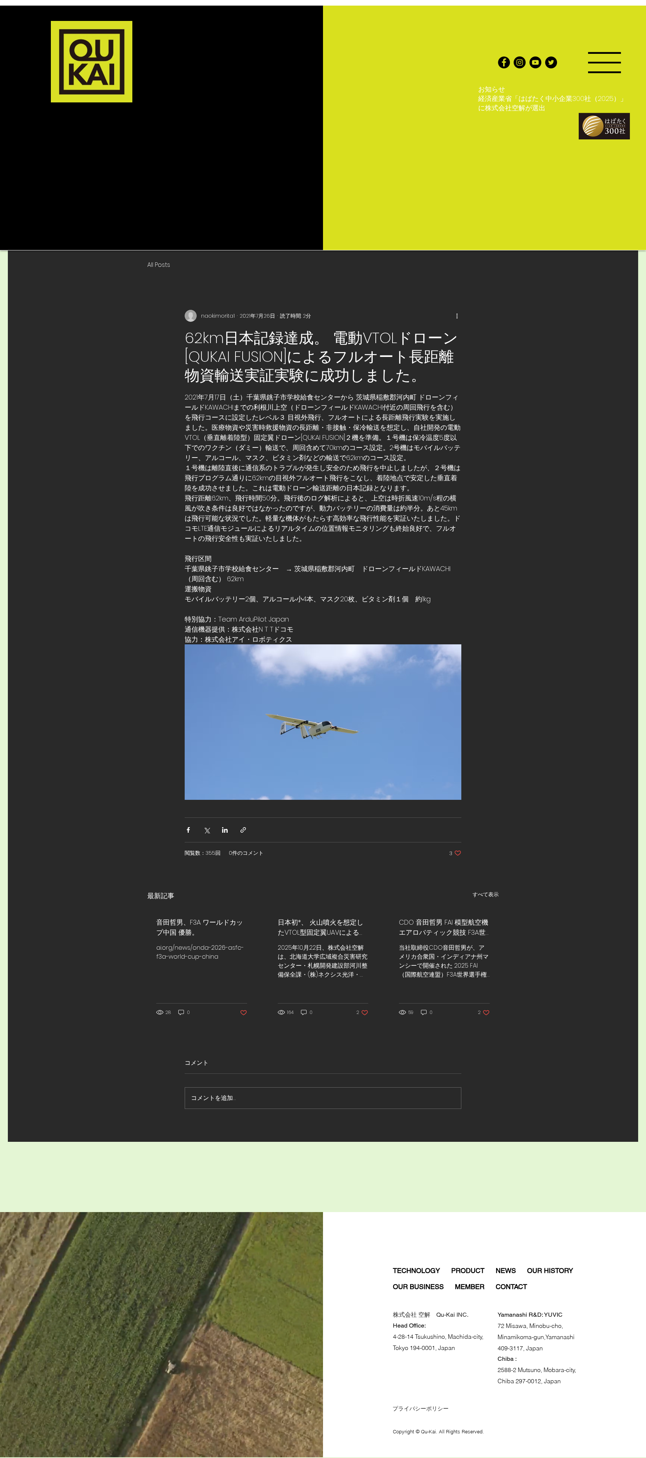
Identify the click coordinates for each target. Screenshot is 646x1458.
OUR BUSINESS (424, 1287)
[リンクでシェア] (243, 829)
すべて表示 (486, 894)
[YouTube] (535, 62)
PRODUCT (473, 1270)
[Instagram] (520, 62)
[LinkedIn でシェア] (224, 829)
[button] (604, 62)
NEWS (511, 1270)
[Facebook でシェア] (188, 829)
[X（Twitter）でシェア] (206, 829)
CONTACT (511, 1287)
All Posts (158, 265)
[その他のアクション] (456, 315)
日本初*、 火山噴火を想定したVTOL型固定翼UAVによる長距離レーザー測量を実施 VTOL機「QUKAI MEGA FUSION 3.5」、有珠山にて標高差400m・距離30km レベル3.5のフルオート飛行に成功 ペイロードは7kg (322, 927)
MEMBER (475, 1287)
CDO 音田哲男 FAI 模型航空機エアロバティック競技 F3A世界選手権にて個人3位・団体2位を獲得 (443, 927)
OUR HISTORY (550, 1270)
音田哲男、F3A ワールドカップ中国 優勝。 (199, 927)
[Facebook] (504, 62)
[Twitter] (551, 62)
